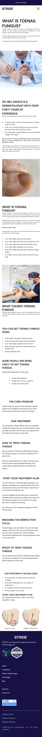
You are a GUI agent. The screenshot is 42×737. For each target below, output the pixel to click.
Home (4, 666)
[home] (8, 8)
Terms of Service (8, 718)
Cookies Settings (8, 722)
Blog (3, 681)
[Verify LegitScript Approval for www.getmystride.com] (6, 652)
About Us (5, 689)
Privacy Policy (8, 714)
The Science (6, 670)
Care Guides (6, 677)
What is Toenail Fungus (9, 673)
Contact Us (6, 693)
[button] (38, 8)
